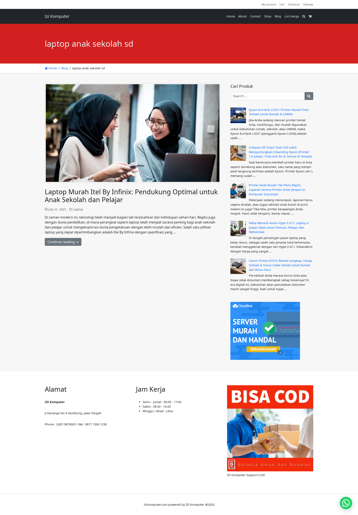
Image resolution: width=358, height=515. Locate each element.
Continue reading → (63, 242)
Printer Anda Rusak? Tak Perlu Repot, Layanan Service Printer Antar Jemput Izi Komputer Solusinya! (277, 189)
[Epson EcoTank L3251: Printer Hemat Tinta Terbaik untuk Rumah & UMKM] (238, 115)
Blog (278, 16)
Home (230, 16)
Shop (267, 16)
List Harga (291, 16)
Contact (255, 16)
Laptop (78, 209)
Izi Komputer (57, 16)
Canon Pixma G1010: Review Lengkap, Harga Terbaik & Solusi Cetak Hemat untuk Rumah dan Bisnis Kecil (280, 265)
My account (269, 4)
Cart (282, 4)
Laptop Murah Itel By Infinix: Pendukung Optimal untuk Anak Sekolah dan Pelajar (131, 195)
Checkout (294, 4)
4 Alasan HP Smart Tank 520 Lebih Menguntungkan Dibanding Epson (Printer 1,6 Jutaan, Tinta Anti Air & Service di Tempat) (280, 151)
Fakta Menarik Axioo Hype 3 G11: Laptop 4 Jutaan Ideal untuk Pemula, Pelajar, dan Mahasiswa (278, 227)
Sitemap (308, 4)
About (242, 16)
